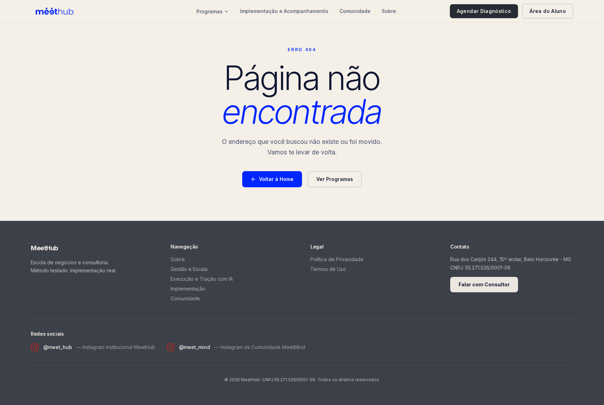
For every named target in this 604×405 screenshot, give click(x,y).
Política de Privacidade (337, 259)
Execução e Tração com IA (202, 279)
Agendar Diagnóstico (484, 11)
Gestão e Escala (189, 269)
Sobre (389, 11)
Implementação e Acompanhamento (284, 11)
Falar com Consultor (484, 284)
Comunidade (355, 11)
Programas (209, 11)
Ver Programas (334, 179)
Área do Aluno (548, 11)
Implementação (188, 289)
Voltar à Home (276, 179)
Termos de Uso (328, 269)
